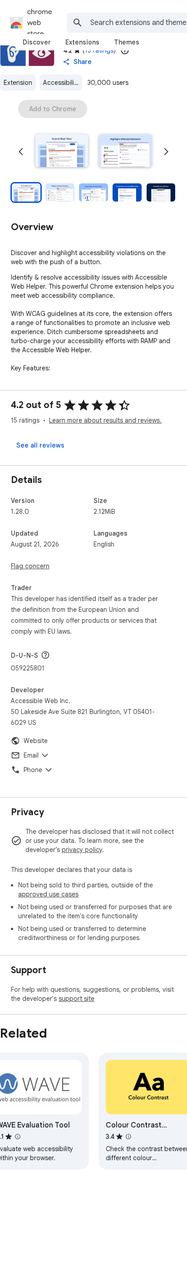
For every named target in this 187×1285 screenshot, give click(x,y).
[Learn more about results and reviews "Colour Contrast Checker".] (128, 1136)
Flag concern (30, 566)
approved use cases (48, 894)
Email (31, 755)
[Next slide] (166, 152)
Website (36, 741)
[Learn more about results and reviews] (45, 655)
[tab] (36, 42)
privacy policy (82, 850)
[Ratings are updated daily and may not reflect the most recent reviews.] (125, 50)
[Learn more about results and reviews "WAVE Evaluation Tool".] (18, 1136)
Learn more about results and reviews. (105, 420)
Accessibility (61, 83)
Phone (33, 770)
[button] (62, 151)
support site (76, 999)
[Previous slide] (21, 152)
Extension (18, 83)
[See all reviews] (40, 445)
